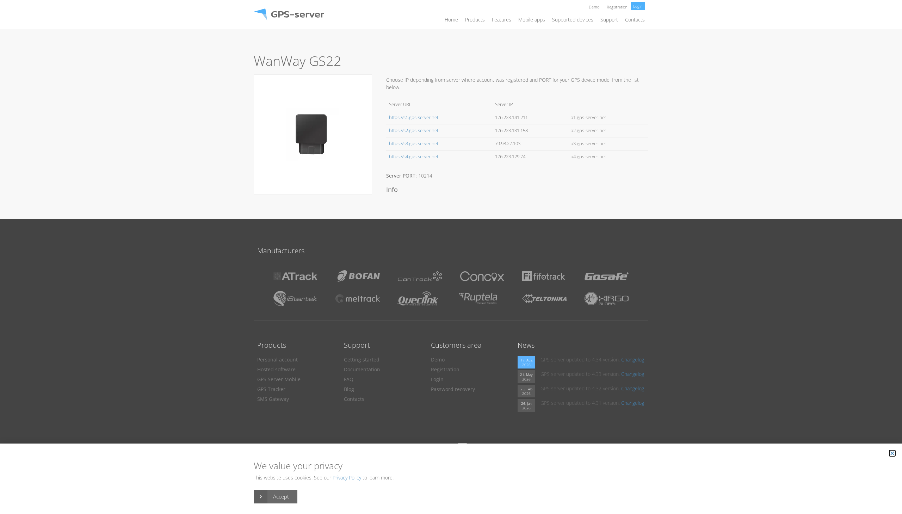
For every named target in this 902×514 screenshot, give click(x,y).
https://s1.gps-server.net (413, 117)
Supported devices (572, 19)
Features (501, 19)
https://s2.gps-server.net (413, 131)
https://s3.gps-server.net (413, 144)
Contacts (635, 19)
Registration (617, 7)
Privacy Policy (347, 477)
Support (609, 19)
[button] (892, 453)
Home (451, 19)
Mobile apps (531, 19)
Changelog (632, 359)
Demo (594, 7)
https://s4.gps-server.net (413, 157)
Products (475, 19)
